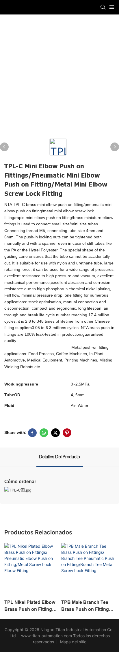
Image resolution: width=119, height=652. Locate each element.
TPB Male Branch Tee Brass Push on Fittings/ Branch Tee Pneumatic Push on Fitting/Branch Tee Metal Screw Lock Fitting (87, 606)
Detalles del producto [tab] (59, 456)
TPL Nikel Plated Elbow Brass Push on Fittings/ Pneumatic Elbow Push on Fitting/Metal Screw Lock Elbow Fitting (30, 606)
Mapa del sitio (72, 641)
